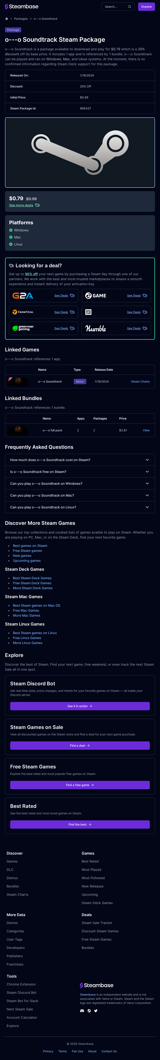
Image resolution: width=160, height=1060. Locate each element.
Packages (21, 18)
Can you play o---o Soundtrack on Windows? (46, 483)
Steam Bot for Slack (22, 1001)
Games (12, 861)
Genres (12, 923)
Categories (15, 931)
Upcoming (90, 894)
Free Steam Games (96, 939)
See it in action (78, 706)
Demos (12, 878)
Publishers (15, 956)
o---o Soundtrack (46, 18)
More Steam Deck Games (33, 588)
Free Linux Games (27, 638)
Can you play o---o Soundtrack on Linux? (43, 507)
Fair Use (77, 1051)
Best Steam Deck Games (32, 578)
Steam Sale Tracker (97, 923)
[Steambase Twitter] (96, 1010)
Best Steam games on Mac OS (36, 605)
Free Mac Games (26, 610)
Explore (146, 6)
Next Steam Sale (20, 1009)
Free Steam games (27, 550)
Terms (62, 1051)
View (146, 430)
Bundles (13, 886)
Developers (16, 948)
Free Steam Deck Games (32, 583)
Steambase (88, 994)
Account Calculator (22, 1017)
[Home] (6, 18)
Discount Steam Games (100, 931)
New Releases (93, 886)
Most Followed (93, 878)
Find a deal (77, 745)
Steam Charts (140, 381)
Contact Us (109, 1051)
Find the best (78, 824)
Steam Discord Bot (21, 992)
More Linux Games (27, 643)
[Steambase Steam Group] (89, 1010)
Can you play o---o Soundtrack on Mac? (42, 495)
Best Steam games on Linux (35, 633)
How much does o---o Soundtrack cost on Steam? (50, 460)
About (92, 1051)
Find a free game (77, 785)
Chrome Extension (21, 984)
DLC (10, 869)
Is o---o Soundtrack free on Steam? (38, 472)
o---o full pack (52, 430)
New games (22, 555)
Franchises (15, 964)
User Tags (14, 939)
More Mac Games (26, 615)
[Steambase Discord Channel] (82, 1010)
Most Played (91, 869)
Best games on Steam (30, 545)
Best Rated (90, 861)
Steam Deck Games (97, 903)
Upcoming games (27, 560)
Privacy (48, 1051)
